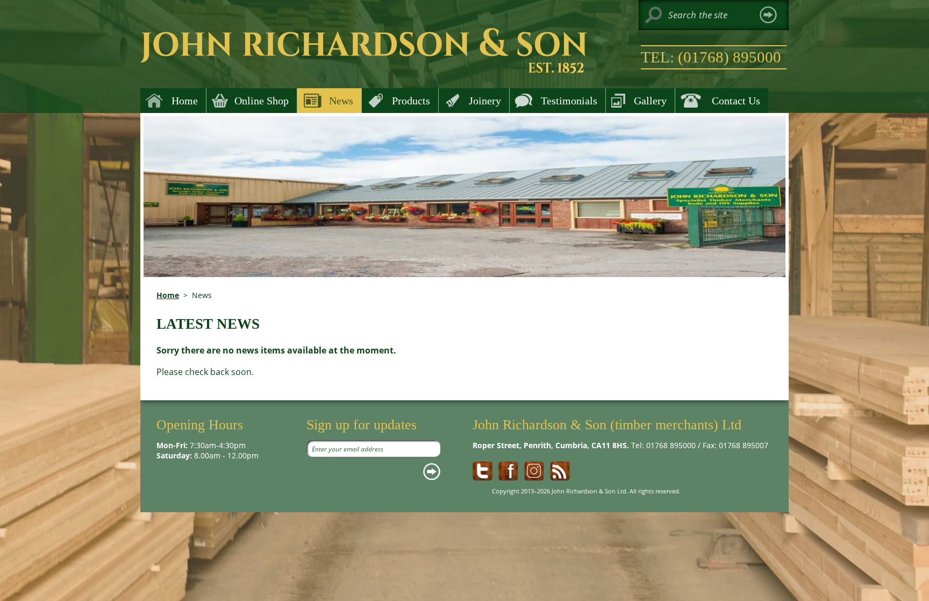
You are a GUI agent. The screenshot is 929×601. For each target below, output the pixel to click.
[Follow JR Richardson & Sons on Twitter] (482, 470)
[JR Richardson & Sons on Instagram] (534, 470)
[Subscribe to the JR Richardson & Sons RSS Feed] (560, 470)
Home (167, 295)
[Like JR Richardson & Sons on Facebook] (508, 470)
